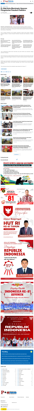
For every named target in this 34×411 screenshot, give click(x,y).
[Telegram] (5, 71)
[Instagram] (3, 406)
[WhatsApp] (8, 71)
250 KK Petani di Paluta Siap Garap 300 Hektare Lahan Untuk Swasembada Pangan (17, 98)
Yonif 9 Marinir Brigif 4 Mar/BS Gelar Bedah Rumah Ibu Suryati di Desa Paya (22, 122)
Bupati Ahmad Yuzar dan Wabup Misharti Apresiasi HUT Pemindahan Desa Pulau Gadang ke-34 (5, 42)
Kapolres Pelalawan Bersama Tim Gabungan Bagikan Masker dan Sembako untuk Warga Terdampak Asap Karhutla (17, 85)
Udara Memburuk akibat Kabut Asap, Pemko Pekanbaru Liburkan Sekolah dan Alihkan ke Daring (28, 41)
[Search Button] (33, 1)
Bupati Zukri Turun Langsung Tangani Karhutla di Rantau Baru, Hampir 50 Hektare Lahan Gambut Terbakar (28, 85)
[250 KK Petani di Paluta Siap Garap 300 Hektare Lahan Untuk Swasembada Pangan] (17, 92)
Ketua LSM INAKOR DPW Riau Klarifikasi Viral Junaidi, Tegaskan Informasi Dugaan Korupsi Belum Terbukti (17, 42)
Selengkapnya (16, 154)
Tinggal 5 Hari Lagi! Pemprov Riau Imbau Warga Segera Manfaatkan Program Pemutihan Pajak (6, 45)
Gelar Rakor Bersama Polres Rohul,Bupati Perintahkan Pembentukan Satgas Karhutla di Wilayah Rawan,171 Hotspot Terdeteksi (17, 46)
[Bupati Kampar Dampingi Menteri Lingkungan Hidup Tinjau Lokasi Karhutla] (6, 79)
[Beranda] (1, 6)
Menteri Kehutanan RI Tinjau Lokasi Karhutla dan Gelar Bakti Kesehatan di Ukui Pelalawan (28, 98)
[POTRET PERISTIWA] (9, 392)
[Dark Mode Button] (31, 1)
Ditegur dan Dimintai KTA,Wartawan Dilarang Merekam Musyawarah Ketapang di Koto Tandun (22, 114)
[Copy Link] (10, 71)
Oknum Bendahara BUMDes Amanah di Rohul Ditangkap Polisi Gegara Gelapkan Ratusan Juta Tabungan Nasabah (22, 106)
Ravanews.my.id (14, 402)
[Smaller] (29, 12)
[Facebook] (1, 71)
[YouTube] (5, 406)
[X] (3, 71)
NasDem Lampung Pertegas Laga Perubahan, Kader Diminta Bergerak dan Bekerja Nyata (15, 360)
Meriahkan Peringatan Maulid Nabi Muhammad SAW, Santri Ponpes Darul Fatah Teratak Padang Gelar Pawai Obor (27, 46)
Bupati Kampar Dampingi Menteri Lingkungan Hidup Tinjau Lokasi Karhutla (5, 84)
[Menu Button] (1, 1)
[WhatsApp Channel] (6, 406)
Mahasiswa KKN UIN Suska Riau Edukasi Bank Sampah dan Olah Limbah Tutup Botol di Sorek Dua (6, 98)
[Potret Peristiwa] (8, 1)
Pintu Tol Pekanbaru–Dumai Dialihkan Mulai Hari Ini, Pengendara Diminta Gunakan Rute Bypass (16, 356)
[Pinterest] (6, 71)
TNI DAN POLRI (1, 123)
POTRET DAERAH (1, 108)
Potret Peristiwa (12, 409)
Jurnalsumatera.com (4, 402)
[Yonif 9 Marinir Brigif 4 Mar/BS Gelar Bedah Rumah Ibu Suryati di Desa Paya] (7, 124)
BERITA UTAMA (1, 115)
